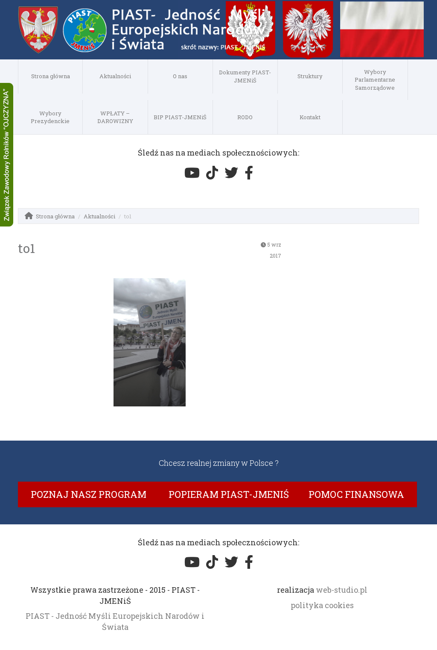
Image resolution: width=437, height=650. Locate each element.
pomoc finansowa (356, 494)
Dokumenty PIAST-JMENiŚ (245, 76)
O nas (180, 76)
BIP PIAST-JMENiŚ (180, 117)
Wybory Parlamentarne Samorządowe (375, 79)
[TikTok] (212, 172)
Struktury (310, 76)
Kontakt (310, 117)
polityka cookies (322, 605)
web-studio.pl (341, 590)
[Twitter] (231, 172)
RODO (245, 117)
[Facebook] (249, 172)
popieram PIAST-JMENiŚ (229, 494)
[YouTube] (192, 172)
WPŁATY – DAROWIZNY (115, 117)
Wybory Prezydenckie (50, 117)
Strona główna (50, 76)
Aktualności (115, 76)
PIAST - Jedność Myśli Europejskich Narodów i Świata (115, 621)
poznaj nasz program (88, 494)
